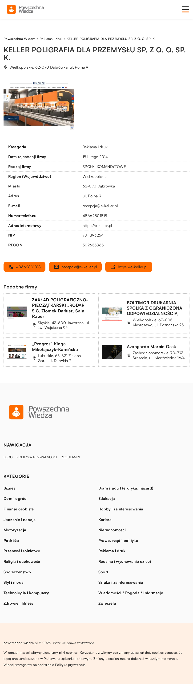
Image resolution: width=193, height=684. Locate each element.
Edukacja (106, 498)
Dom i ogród (15, 498)
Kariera (105, 519)
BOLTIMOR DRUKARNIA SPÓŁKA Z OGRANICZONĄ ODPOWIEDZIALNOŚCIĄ (154, 308)
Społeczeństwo (17, 572)
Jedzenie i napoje (20, 519)
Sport (103, 572)
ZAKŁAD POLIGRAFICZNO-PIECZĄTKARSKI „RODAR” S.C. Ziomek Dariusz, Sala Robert (60, 308)
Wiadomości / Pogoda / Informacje (130, 593)
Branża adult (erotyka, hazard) (125, 488)
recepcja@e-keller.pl (100, 205)
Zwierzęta (107, 603)
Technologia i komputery (26, 593)
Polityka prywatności (36, 457)
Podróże (11, 540)
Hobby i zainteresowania (120, 509)
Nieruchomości (112, 530)
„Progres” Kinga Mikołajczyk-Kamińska (55, 346)
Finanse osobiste (19, 509)
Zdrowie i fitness (18, 603)
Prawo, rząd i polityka (118, 540)
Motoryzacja (15, 530)
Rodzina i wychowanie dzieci (124, 561)
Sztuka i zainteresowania (120, 582)
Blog (8, 457)
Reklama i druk (95, 146)
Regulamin (70, 457)
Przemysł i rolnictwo (22, 550)
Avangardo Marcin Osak (151, 346)
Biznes (9, 488)
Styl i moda (14, 582)
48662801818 (95, 215)
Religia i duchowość (22, 561)
